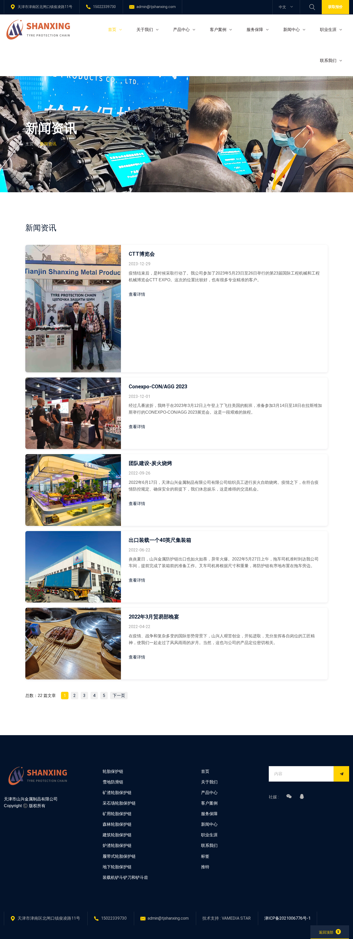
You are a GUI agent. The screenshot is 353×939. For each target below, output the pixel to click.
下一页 (119, 695)
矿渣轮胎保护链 (117, 792)
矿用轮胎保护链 (117, 813)
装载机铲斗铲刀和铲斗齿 (125, 877)
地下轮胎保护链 (117, 866)
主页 (29, 143)
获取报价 (335, 7)
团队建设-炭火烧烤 (150, 463)
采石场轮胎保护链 (119, 803)
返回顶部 (326, 932)
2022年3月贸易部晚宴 (154, 617)
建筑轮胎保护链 (117, 834)
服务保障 (255, 29)
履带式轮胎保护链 (119, 856)
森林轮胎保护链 (117, 824)
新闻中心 (291, 29)
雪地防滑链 (113, 782)
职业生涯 (328, 29)
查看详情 (137, 294)
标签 (205, 856)
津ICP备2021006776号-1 (287, 918)
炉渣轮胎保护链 (117, 845)
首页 (112, 29)
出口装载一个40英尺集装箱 (160, 540)
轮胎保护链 (113, 771)
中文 (283, 7)
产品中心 (181, 29)
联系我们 (328, 60)
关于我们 (144, 29)
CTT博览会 (142, 254)
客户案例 (218, 29)
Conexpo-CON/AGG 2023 (158, 386)
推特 (205, 866)
